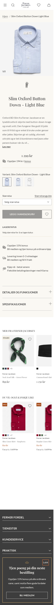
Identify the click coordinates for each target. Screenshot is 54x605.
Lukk (43, 562)
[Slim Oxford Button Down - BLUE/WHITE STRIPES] (18, 181)
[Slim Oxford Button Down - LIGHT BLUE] (6, 181)
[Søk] (13, 5)
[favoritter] (38, 5)
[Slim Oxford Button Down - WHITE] (29, 181)
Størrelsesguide (43, 195)
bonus (27, 161)
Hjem (5, 16)
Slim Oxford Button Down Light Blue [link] (30, 16)
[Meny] (5, 5)
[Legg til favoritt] (47, 214)
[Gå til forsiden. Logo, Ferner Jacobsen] (25, 5)
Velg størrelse (11, 201)
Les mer (6, 146)
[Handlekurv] (49, 5)
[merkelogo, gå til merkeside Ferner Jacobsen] (27, 85)
